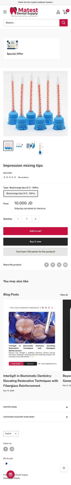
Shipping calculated (24, 208)
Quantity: (7, 219)
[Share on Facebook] (46, 264)
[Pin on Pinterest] (53, 264)
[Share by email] (65, 264)
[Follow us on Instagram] (12, 449)
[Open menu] (5, 12)
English (8, 434)
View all (64, 295)
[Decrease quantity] (18, 218)
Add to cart (35, 231)
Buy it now (35, 241)
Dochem (7, 173)
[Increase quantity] (35, 218)
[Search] (63, 22)
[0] (65, 12)
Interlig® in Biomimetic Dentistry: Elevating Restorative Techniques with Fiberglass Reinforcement (30, 381)
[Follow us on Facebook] (5, 449)
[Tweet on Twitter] (59, 264)
